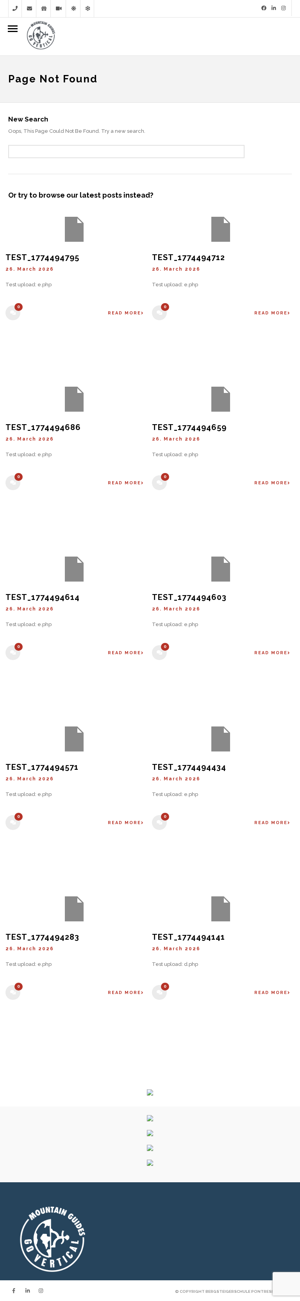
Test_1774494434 (189, 767)
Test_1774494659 (189, 427)
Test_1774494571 (42, 767)
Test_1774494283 (42, 937)
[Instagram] (283, 8)
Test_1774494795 (42, 257)
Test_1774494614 (42, 597)
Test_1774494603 (189, 597)
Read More (124, 313)
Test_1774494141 (188, 937)
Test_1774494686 (43, 427)
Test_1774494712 (188, 257)
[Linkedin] (273, 8)
